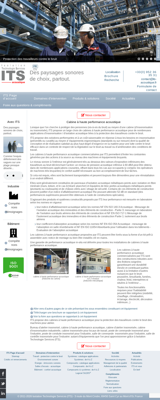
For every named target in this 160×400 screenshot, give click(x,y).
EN (35, 69)
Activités (115, 356)
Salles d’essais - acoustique (47, 366)
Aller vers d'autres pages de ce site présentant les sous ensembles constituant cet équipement (85, 308)
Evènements (136, 363)
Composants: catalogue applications (83, 363)
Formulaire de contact (147, 88)
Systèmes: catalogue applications (83, 356)
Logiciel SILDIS (83, 373)
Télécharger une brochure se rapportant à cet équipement (65, 312)
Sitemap (15, 356)
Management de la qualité (115, 363)
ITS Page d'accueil (10, 97)
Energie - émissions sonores (48, 363)
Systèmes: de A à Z (83, 359)
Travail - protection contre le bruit (48, 356)
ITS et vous (136, 366)
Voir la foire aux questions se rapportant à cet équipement (65, 316)
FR (35, 66)
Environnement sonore (48, 359)
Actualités (128, 98)
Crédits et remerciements (15, 359)
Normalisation (112, 384)
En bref (136, 370)
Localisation (112, 72)
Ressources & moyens (115, 359)
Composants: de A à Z (83, 366)
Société (111, 98)
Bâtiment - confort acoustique (47, 370)
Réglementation (112, 381)
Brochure (111, 76)
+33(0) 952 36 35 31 (146, 73)
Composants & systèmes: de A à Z (83, 370)
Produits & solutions (86, 98)
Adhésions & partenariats (115, 366)
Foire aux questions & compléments (27, 105)
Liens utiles (112, 391)
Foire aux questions (112, 387)
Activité (136, 356)
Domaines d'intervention (50, 98)
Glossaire (112, 377)
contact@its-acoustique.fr (148, 80)
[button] (150, 31)
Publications (136, 359)
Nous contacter (95, 115)
